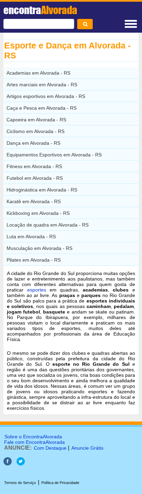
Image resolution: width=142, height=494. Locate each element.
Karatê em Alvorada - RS (34, 201)
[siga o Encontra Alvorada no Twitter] (21, 463)
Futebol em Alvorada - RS (35, 178)
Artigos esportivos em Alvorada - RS (46, 96)
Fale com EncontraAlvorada (34, 442)
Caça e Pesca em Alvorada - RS (42, 108)
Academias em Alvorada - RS (38, 73)
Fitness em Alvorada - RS (34, 166)
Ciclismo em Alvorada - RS (35, 131)
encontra (40, 10)
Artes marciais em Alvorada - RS (42, 84)
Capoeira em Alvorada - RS (36, 119)
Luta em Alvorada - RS (31, 236)
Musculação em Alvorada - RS (39, 248)
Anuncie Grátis (87, 448)
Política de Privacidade (60, 483)
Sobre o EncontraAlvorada (33, 436)
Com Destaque (50, 448)
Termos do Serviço (20, 483)
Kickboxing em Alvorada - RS (38, 213)
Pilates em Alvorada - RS (34, 260)
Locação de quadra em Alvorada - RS (48, 225)
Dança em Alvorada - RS (33, 143)
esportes (36, 290)
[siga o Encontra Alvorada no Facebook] (8, 463)
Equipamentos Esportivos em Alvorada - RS (54, 154)
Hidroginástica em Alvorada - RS (42, 190)
